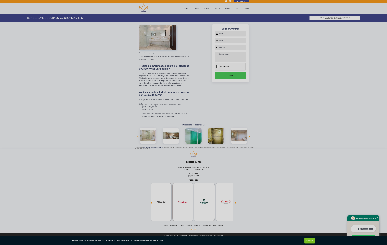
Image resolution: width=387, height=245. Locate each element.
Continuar (309, 240)
